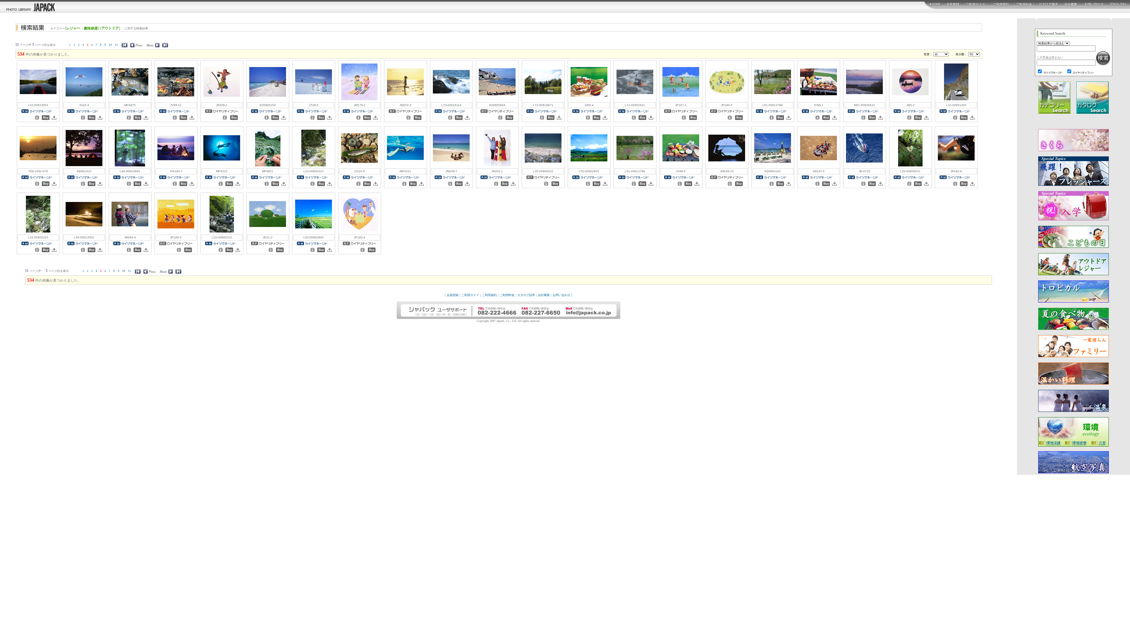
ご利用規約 (489, 295)
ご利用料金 (507, 295)
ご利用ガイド (470, 295)
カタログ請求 (526, 295)
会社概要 (544, 295)
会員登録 (452, 295)
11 (116, 44)
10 (110, 44)
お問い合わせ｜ (563, 295)
